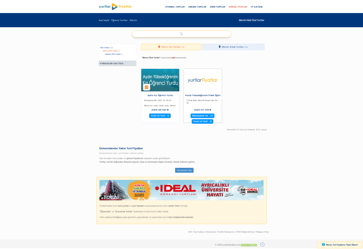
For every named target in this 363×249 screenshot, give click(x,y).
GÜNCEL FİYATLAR (238, 7)
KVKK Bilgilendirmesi (245, 232)
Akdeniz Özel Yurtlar (113, 54)
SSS (190, 232)
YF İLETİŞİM (257, 7)
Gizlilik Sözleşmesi (226, 232)
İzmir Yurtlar (217, 7)
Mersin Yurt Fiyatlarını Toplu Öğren (342, 245)
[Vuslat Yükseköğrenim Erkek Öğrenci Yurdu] (203, 80)
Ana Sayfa (104, 20)
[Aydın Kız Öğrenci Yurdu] (160, 80)
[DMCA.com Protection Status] (249, 244)
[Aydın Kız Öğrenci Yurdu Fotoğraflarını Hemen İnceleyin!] (146, 88)
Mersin (133, 20)
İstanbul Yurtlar (175, 7)
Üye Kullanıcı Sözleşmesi (205, 232)
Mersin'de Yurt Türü (112, 63)
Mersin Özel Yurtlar (110, 51)
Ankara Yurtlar (197, 7)
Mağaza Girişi (262, 232)
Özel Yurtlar (104, 48)
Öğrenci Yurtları (119, 20)
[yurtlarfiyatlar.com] (117, 6)
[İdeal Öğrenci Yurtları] (181, 200)
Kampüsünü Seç (184, 170)
